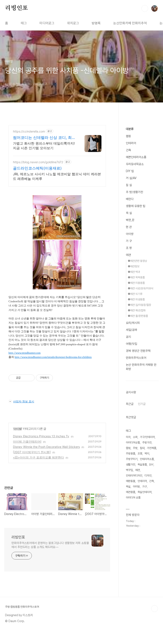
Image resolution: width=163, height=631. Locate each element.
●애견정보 (133, 266)
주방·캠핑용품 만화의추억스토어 (22, 606)
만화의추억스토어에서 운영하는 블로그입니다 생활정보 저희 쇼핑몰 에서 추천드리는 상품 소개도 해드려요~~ (50, 545)
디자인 (148, 475)
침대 (142, 448)
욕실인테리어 (145, 492)
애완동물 (130, 481)
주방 (135, 448)
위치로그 (73, 23)
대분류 (129, 129)
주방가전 (147, 442)
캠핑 (128, 136)
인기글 (142, 404)
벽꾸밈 (129, 470)
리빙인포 (16, 8)
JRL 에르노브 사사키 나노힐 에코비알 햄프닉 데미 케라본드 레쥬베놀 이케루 (57, 176)
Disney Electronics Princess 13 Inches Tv (41, 436)
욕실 (128, 486)
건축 (128, 150)
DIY (151, 464)
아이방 (17, 428)
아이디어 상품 (133, 497)
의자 (128, 437)
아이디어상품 (133, 442)
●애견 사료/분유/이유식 (140, 288)
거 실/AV (131, 178)
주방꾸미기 (132, 459)
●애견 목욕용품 (136, 277)
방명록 (96, 23)
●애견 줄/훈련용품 (138, 316)
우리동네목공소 (135, 164)
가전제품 (151, 448)
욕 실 (129, 213)
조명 (140, 453)
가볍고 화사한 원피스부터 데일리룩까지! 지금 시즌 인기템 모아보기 (44, 145)
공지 (128, 336)
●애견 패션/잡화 (137, 310)
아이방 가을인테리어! (27, 441)
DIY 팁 (130, 171)
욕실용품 (142, 464)
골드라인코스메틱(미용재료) (37, 168)
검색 (145, 8)
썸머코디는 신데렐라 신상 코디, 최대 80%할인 (44, 137)
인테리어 (131, 143)
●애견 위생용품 (136, 299)
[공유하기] (24, 378)
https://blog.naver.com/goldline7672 (38, 162)
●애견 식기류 (135, 293)
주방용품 (130, 453)
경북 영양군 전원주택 (138, 350)
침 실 (129, 185)
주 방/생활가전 (134, 192)
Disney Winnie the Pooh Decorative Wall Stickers (46, 447)
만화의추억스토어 (136, 357)
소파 (135, 437)
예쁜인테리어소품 (136, 157)
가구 (144, 486)
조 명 (129, 248)
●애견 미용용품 (136, 282)
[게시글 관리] (29, 378)
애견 (128, 255)
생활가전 (130, 464)
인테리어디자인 (134, 475)
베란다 (129, 199)
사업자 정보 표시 (23, 401)
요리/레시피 (133, 322)
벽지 (147, 453)
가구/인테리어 (147, 437)
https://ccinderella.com (29, 131)
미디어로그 (46, 23)
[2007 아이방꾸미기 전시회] (32, 452)
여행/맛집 (131, 343)
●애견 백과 (134, 271)
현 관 (129, 227)
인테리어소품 (147, 459)
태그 (24, 23)
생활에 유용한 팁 (135, 206)
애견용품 (130, 492)
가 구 (129, 241)
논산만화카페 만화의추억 (130, 23)
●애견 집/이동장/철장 (139, 305)
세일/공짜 (131, 329)
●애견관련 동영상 (137, 260)
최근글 (129, 404)
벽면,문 (130, 220)
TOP (154, 608)
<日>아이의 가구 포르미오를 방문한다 (38, 457)
